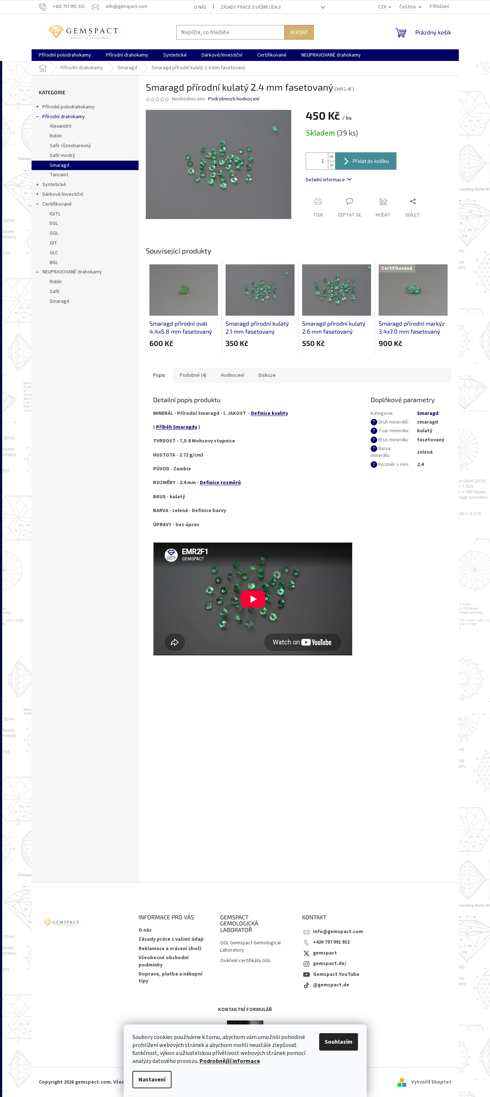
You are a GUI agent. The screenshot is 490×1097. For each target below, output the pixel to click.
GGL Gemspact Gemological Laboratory (250, 946)
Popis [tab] (159, 375)
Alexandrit (60, 126)
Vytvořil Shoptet (431, 1082)
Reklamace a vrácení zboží (170, 948)
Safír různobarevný (70, 145)
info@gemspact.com (338, 931)
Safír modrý (62, 155)
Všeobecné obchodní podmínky (164, 961)
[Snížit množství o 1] (331, 165)
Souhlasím (339, 1042)
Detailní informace (325, 179)
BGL (54, 262)
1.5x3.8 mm (315, 765)
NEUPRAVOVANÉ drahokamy (72, 272)
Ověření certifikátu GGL (245, 960)
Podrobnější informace (229, 1061)
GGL (54, 233)
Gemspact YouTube (336, 974)
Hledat (299, 32)
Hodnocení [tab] (232, 375)
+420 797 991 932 (331, 942)
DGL (54, 223)
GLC (54, 252)
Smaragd (59, 165)
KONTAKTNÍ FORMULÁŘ (245, 1009)
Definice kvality (269, 413)
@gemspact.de (331, 985)
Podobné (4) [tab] (193, 375)
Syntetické (54, 184)
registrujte (362, 809)
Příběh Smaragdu (176, 427)
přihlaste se (313, 809)
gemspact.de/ (329, 963)
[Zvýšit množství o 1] (331, 157)
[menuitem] (65, 55)
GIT (53, 243)
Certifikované (57, 204)
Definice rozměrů (220, 482)
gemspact (325, 953)
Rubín (56, 136)
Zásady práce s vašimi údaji (251, 7)
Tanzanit (59, 174)
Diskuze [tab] (267, 375)
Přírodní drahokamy (63, 116)
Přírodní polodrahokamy (68, 107)
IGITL (55, 214)
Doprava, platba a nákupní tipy (170, 977)
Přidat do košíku (371, 161)
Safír (55, 291)
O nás (200, 7)
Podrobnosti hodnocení (233, 99)
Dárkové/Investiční (62, 194)
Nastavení (152, 1080)
